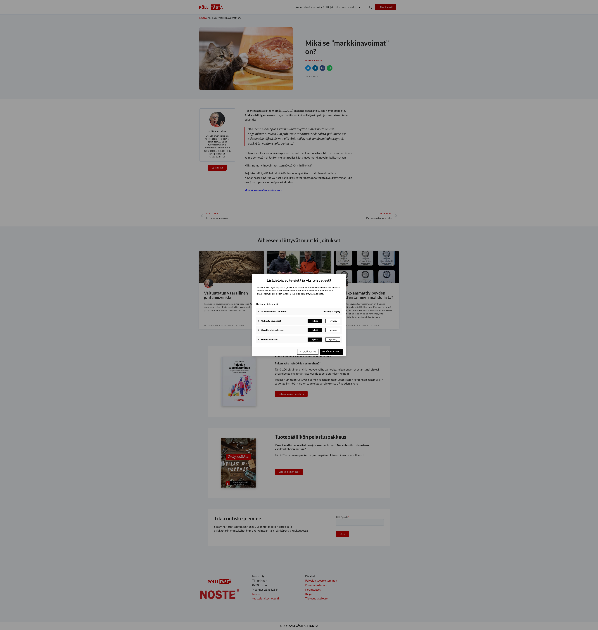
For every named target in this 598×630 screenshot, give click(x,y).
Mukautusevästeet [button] (269, 320)
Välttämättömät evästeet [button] (272, 311)
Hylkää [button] (314, 321)
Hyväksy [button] (333, 321)
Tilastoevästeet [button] (268, 339)
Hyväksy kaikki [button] (331, 351)
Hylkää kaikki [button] (308, 351)
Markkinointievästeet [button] (271, 330)
